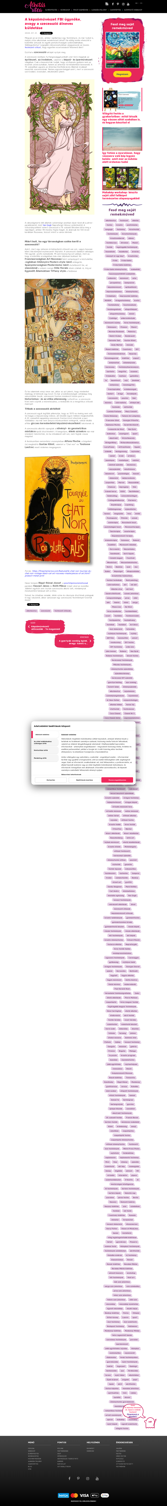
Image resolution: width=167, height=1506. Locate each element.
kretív (136, 300)
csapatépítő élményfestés (122, 1140)
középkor (135, 1348)
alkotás (135, 220)
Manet (134, 327)
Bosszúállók (134, 482)
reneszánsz (117, 1069)
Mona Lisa (116, 607)
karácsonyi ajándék (122, 855)
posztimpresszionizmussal (76, 583)
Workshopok (33, 1456)
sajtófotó (115, 1153)
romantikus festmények (115, 1411)
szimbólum (135, 1206)
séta (134, 278)
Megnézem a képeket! (133, 1415)
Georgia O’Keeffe (130, 420)
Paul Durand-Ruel (122, 989)
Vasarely (132, 354)
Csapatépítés (115, 10)
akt (125, 585)
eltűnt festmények (117, 1095)
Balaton (119, 567)
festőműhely (113, 305)
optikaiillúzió (130, 287)
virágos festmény (131, 798)
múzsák (129, 345)
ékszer (127, 1397)
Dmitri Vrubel (115, 336)
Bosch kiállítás (115, 1078)
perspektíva (115, 283)
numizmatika (115, 1353)
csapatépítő (111, 1002)
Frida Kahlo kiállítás (122, 265)
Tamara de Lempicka (131, 416)
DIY (137, 349)
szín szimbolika (132, 1286)
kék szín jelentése (122, 1282)
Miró (107, 1162)
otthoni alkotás (129, 816)
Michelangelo (130, 847)
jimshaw (135, 380)
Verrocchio (121, 971)
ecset (108, 616)
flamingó (133, 1366)
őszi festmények (112, 1149)
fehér (126, 602)
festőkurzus (111, 243)
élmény (124, 1162)
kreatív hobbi (115, 824)
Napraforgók (131, 944)
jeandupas (109, 460)
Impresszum (62, 1456)
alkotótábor (134, 1375)
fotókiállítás (128, 1153)
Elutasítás (51, 780)
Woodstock (112, 562)
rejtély (133, 633)
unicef (134, 638)
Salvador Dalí (114, 340)
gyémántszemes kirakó (122, 922)
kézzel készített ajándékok (122, 793)
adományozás (129, 363)
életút (131, 314)
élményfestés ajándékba (122, 669)
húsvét (136, 474)
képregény (124, 487)
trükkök (108, 451)
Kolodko (134, 1086)
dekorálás (123, 1029)
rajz (126, 380)
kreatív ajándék (112, 798)
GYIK (29, 1469)
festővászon (128, 709)
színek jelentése (131, 593)
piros (127, 598)
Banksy (135, 878)
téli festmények (116, 1277)
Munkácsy (136, 1082)
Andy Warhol (116, 345)
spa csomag (131, 682)
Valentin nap (130, 1193)
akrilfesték (134, 1251)
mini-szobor (111, 1091)
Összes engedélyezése (117, 780)
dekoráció (113, 478)
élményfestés (132, 291)
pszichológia (123, 474)
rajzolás (113, 820)
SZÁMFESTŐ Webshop (133, 10)
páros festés (123, 1197)
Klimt (110, 1126)
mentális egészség (116, 895)
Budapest (90, 1448)
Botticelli (134, 971)
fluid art (131, 1277)
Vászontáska (129, 549)
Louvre (125, 1317)
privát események (113, 1415)
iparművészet (122, 1344)
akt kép (121, 1166)
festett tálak (113, 687)
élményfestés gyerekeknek (122, 1402)
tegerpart (121, 1366)
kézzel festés (132, 656)
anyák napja (132, 1308)
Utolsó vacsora (114, 1038)
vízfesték (116, 864)
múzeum (122, 1046)
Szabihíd (111, 545)
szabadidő (135, 269)
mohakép (120, 1419)
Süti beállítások (64, 1466)
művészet (124, 278)
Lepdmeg (129, 505)
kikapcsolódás (133, 571)
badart (111, 394)
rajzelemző (133, 696)
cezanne (133, 371)
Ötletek (124, 518)
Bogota (122, 1051)
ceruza (124, 1086)
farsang (122, 1033)
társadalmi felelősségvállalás (118, 993)
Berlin (135, 1197)
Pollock (108, 1042)
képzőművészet (114, 287)
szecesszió (45, 611)
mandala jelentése (131, 1388)
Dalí (134, 398)
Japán (111, 1384)
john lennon (111, 651)
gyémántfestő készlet (114, 927)
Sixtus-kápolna (112, 1388)
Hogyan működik (34, 1459)
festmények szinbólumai (115, 1251)
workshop (131, 1273)
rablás (133, 1393)
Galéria (119, 1448)
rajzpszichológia (130, 700)
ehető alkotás (131, 1011)
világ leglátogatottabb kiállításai (122, 1237)
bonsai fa (115, 1100)
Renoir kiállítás (113, 1264)
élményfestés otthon (117, 860)
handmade (115, 554)
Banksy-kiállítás (112, 1313)
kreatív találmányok (113, 918)
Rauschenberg (116, 838)
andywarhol (114, 363)
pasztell (133, 860)
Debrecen (90, 1451)
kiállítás (125, 358)
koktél (110, 1366)
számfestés (112, 1024)
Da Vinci (128, 607)
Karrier (60, 1461)
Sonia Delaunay (111, 416)
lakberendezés (128, 478)
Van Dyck (134, 651)
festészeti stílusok (63, 611)
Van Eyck (132, 429)
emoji (133, 1126)
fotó (124, 1393)
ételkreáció (115, 1015)
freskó (108, 878)
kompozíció (129, 283)
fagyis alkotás (127, 975)
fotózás (111, 1033)
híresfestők (134, 229)
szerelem (110, 1197)
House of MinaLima (129, 1229)
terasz (108, 1375)
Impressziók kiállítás (129, 296)
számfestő (109, 1166)
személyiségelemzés (115, 696)
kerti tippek (129, 554)
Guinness (125, 540)
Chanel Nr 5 (129, 713)
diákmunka (111, 1357)
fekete (117, 602)
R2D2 (122, 491)
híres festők (130, 824)
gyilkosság (113, 962)
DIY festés (129, 642)
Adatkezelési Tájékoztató (67, 1459)
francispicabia (114, 389)
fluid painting (132, 580)
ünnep (108, 1171)
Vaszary (113, 1202)
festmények (113, 234)
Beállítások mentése (84, 780)
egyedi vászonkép (115, 1308)
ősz (136, 567)
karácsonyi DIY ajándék (122, 678)
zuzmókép (133, 1419)
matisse (122, 376)
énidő (137, 514)
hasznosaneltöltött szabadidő (122, 274)
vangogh (109, 229)
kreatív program (128, 1055)
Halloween (132, 1326)
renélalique (123, 460)
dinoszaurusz (132, 1224)
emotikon (114, 1131)
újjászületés (130, 509)
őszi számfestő (130, 1322)
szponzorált (130, 1353)
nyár (128, 567)
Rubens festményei (114, 656)
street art (117, 882)
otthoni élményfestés (115, 1144)
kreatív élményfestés (114, 940)
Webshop (31, 1451)
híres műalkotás (114, 611)
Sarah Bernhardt (131, 425)
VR (137, 1171)
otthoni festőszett (122, 851)
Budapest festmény (115, 1326)
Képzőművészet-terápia (122, 536)
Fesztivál (131, 558)
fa (106, 380)
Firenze (111, 1051)
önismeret (109, 474)
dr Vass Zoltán (113, 700)
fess (129, 514)
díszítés (135, 1029)
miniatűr (115, 1220)
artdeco (131, 456)
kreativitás (133, 256)
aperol (110, 1419)
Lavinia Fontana (114, 411)
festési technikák (114, 580)
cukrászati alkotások (118, 904)
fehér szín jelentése (122, 1295)
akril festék (129, 1015)
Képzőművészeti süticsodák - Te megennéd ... (45, 629)
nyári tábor (120, 1375)
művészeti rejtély (112, 323)
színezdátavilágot (129, 496)
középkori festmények (129, 1246)
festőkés (118, 616)
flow (115, 1162)
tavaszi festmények (122, 900)
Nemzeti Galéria (128, 1202)
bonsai (132, 1095)
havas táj (130, 704)
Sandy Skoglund (114, 887)
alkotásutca (31, 611)
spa (122, 1371)
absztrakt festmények (122, 1113)
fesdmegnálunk (114, 309)
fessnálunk (110, 252)
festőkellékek (131, 611)
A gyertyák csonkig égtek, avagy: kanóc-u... (73, 642)
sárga (135, 602)
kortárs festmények (130, 1189)
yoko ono (130, 647)
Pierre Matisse (131, 998)
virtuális (110, 1175)
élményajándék (129, 687)
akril (120, 1384)
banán (115, 1233)
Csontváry (127, 349)
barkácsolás (111, 1371)
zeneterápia (129, 531)
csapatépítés (128, 1131)
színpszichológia (114, 598)
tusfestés (124, 873)
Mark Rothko (131, 887)
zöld (135, 598)
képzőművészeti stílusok (122, 913)
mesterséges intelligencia (122, 1184)
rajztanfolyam (131, 1064)
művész (108, 403)
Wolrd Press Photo (131, 1149)
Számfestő (120, 1461)
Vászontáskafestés (129, 562)
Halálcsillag (112, 496)
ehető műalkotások (131, 842)
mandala (113, 1060)
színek (134, 518)
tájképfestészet (114, 802)
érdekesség (122, 1126)
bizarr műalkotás (131, 833)
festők (109, 247)
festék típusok (115, 869)
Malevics (131, 331)
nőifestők (128, 407)
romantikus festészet (115, 789)
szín (124, 1206)
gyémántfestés (132, 918)
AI (138, 1180)
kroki (121, 456)
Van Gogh (47, 225)
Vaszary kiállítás (112, 1206)
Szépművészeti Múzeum (122, 1073)
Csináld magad (116, 558)
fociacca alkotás (114, 944)
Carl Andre (114, 891)
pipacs (134, 1175)
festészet (124, 220)
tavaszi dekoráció (114, 1224)
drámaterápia (111, 540)
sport (135, 1317)
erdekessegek (130, 389)
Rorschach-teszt (129, 522)
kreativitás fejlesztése (122, 576)
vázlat (112, 456)
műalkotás (123, 252)
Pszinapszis (112, 518)
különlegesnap (114, 509)
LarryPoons (109, 447)
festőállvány (129, 620)
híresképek (131, 394)
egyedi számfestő (129, 1424)
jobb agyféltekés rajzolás (116, 1348)
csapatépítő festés (122, 1135)
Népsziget (118, 571)
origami (125, 1380)
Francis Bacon (132, 1118)
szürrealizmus (114, 585)
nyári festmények (129, 1362)
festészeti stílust (33, 47)
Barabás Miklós (130, 1264)
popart (136, 358)
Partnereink (121, 1451)
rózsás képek (133, 927)
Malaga (132, 1051)
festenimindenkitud (116, 354)
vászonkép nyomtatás (128, 1304)
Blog (30, 1466)
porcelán (134, 1340)
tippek (137, 447)
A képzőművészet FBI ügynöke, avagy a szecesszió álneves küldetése (53, 23)
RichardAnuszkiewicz (130, 442)
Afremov (124, 243)
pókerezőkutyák (128, 318)
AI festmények (111, 1189)
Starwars (132, 500)
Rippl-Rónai (122, 1082)
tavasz (107, 514)
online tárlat (113, 816)
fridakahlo (110, 376)
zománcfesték (122, 878)
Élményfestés (51, 10)
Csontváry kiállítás (117, 1215)
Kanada (132, 1215)
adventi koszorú (116, 1273)
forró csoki (110, 1029)
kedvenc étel (130, 1038)
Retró (109, 567)
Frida (115, 260)
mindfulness (129, 469)
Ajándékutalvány (99, 10)
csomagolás (134, 1166)
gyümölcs (134, 376)
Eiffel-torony (112, 1317)
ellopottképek (131, 309)
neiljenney (114, 385)
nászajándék (114, 469)
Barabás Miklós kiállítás (122, 1268)
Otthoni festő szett (124, 1464)
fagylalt (113, 975)
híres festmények (131, 323)
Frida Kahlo (126, 260)
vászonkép (110, 1304)
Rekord (136, 540)
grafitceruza (111, 1086)
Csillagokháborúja (116, 500)
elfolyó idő (134, 403)
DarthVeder (134, 491)
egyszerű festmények (115, 958)
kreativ (119, 225)
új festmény (131, 1255)
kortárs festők (111, 1122)
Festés (118, 1453)
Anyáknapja (116, 505)
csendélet (130, 1109)
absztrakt (113, 438)
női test (129, 589)
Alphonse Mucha (113, 425)
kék (108, 602)
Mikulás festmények (122, 665)
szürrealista (121, 403)
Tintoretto (130, 1078)
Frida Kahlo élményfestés (116, 269)
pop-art (136, 744)
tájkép (117, 1042)
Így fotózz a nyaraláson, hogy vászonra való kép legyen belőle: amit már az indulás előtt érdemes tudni (121, 157)
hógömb (118, 1171)
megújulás (118, 514)
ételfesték (114, 709)
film (134, 487)
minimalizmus (129, 891)
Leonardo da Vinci (116, 429)
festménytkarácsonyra (128, 367)
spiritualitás (113, 1393)
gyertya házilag (115, 682)
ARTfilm (110, 638)
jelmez (133, 1033)
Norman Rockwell (116, 331)
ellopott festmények (129, 1091)
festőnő (116, 1211)
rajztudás (135, 451)
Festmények (120, 1466)
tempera (135, 873)
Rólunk (60, 1448)
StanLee (111, 487)
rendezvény (116, 642)
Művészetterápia (132, 527)
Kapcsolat (61, 1464)
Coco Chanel (115, 713)
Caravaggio (134, 958)
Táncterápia (115, 531)
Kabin (107, 571)
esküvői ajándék (116, 465)
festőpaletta (114, 620)
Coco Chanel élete (112, 718)
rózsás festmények (113, 931)
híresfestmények (129, 234)
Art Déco (134, 625)
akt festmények (116, 935)
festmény (121, 229)
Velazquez (112, 327)
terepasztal (128, 1220)
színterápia (113, 522)
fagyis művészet (114, 980)
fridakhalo (111, 296)
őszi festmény (114, 1322)
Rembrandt (130, 336)
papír (135, 1380)
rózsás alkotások (132, 931)
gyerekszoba (112, 1362)
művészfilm (123, 638)
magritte (122, 371)
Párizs (126, 1313)
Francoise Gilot (112, 420)
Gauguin (111, 1046)
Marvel (121, 482)
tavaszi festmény (132, 1042)
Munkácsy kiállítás (113, 1331)
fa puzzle (113, 1055)
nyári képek (112, 1424)
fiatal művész (114, 984)
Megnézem (122, 74)
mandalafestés (127, 1060)
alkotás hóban (116, 704)
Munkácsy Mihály (132, 1331)
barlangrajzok (117, 1104)
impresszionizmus (114, 291)
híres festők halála (122, 949)
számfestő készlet (129, 1024)
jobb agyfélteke (114, 1064)
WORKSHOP (65, 10)
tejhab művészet (112, 842)
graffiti (128, 882)
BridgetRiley (110, 442)
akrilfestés (130, 1384)
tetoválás (130, 629)
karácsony (110, 367)
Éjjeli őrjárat (112, 1380)
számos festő (110, 1246)
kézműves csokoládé (130, 1122)
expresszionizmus (132, 718)
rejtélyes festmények (117, 633)
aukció (109, 971)
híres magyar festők (129, 1002)
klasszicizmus (117, 1260)
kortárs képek (115, 1193)
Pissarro (133, 1242)
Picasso (124, 327)
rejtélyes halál (129, 962)
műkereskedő (130, 984)
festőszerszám (132, 616)
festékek (110, 625)
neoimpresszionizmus (122, 953)
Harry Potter (111, 1229)
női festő (127, 1211)
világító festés (122, 1428)
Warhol (129, 829)
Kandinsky (108, 1082)
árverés (135, 252)
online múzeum (131, 811)
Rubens (123, 651)
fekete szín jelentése (116, 1300)
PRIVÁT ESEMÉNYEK (80, 10)
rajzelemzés (129, 691)
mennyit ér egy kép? (115, 256)
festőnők (116, 407)
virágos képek (131, 802)
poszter (125, 398)
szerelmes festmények (116, 1340)
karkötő (117, 1397)
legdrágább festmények (127, 247)
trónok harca (110, 491)
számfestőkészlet (113, 1180)
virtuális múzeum (113, 811)
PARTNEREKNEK (62, 1451)
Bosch (129, 1069)
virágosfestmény (122, 300)
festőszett (133, 1144)
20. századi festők (114, 1118)
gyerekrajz (121, 1242)
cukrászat (133, 789)
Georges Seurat (133, 967)
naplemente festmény (129, 1157)
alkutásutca (115, 691)
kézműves (131, 465)
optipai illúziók (115, 1109)
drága (120, 394)
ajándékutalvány (122, 673)
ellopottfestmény (117, 314)
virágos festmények (113, 967)
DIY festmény (116, 647)
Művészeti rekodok (128, 545)
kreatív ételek (114, 847)
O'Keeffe (129, 1180)
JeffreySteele (124, 447)
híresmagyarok (111, 358)
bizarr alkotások (113, 833)
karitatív (110, 371)
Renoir (130, 1260)
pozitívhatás (132, 225)
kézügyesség (121, 451)
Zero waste (115, 549)
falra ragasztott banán (122, 1335)
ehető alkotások (114, 998)
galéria (133, 1046)
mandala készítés (122, 1406)
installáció (126, 1233)
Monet (135, 243)
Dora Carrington (114, 1011)
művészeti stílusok (122, 909)
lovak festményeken (129, 1357)
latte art (130, 838)
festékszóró (110, 873)
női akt (134, 585)
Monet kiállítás (112, 349)
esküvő (136, 460)
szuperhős (110, 482)
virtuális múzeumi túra (122, 807)
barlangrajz (128, 1100)
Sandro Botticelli (113, 593)
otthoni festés (127, 820)
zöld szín (133, 1300)
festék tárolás (114, 1020)
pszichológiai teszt (113, 527)
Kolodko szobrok (115, 1255)
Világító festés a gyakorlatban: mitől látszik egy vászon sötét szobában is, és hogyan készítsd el (121, 118)
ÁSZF (59, 1453)
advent (129, 1171)
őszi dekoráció (116, 629)
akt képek (131, 935)
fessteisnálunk (129, 305)
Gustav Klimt (130, 340)
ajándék (135, 1162)
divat (133, 904)
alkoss (131, 238)
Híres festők (121, 1456)
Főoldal (31, 1448)
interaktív (123, 1175)
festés (109, 225)
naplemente (110, 1157)
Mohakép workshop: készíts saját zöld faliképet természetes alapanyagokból (121, 195)
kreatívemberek (117, 238)
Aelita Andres (131, 980)
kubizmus (111, 434)
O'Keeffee (117, 829)
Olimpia (136, 1313)
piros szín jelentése (122, 1291)
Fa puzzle (119, 1459)
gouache (128, 864)
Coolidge (113, 318)
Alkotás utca (116, 589)
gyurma (130, 1104)
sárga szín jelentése (113, 1286)
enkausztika (130, 869)
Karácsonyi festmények (122, 660)
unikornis (112, 278)
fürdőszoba (133, 1371)
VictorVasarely (128, 438)
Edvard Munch (133, 940)
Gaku (137, 993)
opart (135, 434)
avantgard (123, 434)
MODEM (108, 300)
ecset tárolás (130, 1020)
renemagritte (129, 385)
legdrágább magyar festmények (122, 1006)
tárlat (109, 1242)
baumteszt (115, 380)
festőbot (122, 625)
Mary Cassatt (131, 411)
